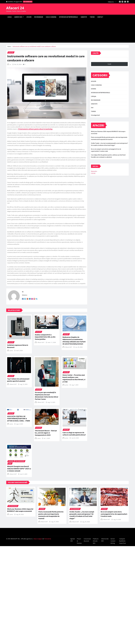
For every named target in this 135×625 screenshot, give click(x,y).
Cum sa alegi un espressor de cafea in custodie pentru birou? (74, 433)
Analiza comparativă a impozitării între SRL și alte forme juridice (45, 337)
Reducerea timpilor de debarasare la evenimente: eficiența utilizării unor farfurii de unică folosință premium (74, 340)
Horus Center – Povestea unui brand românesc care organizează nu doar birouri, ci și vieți (73, 378)
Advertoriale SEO (105, 540)
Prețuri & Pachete (79, 541)
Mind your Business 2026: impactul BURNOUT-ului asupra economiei (20, 510)
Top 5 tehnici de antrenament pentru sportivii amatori (18, 380)
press (11, 350)
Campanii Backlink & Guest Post (122, 541)
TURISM (92, 17)
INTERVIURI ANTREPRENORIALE (68, 17)
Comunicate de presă (87, 540)
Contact (100, 17)
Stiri (92, 107)
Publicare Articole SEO (95, 541)
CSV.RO (93, 173)
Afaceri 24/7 (41, 342)
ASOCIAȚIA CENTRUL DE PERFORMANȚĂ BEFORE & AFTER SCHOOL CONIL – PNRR (18, 418)
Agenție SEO (18, 17)
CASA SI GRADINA (51, 17)
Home (9, 46)
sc (10, 64)
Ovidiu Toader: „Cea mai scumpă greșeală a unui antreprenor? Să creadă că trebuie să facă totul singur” (81, 515)
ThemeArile (47, 539)
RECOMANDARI (38, 17)
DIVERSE (93, 89)
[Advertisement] (67, 31)
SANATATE (84, 17)
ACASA (10, 17)
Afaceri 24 (15, 7)
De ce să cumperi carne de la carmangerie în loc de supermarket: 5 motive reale (114, 514)
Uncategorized (95, 115)
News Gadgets (38, 539)
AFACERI (29, 17)
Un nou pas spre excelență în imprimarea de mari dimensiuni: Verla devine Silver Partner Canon (46, 395)
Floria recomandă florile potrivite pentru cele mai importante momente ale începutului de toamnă (50, 515)
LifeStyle (93, 96)
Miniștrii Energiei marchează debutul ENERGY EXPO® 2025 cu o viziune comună (19, 468)
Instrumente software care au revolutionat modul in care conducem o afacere (34, 46)
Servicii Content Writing (113, 541)
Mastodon (94, 171)
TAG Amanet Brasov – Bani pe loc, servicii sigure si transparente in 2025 (46, 432)
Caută (95, 53)
